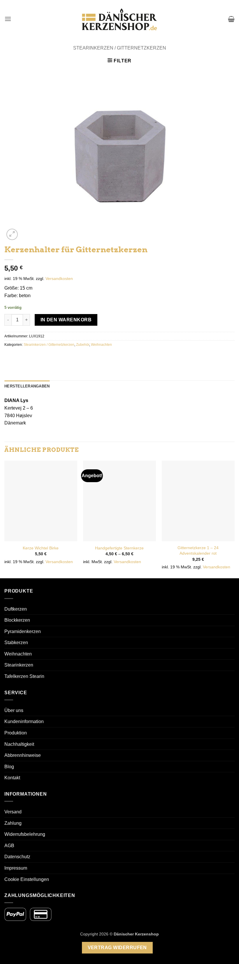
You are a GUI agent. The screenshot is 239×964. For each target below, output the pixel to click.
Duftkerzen (15, 609)
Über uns (13, 710)
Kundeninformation (24, 721)
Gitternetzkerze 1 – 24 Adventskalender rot (198, 550)
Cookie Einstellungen (26, 879)
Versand (13, 811)
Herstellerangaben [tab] (27, 386)
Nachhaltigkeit (19, 744)
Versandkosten (59, 278)
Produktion (15, 732)
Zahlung (13, 823)
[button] (7, 19)
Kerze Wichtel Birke (41, 548)
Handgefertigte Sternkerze (119, 548)
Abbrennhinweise (22, 755)
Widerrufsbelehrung (24, 834)
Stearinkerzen (18, 664)
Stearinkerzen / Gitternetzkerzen (119, 47)
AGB (9, 845)
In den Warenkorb (66, 319)
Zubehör (82, 344)
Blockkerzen (17, 620)
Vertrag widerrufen (117, 947)
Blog (9, 766)
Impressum (15, 868)
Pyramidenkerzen (22, 631)
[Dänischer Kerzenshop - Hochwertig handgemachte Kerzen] (119, 18)
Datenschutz (17, 856)
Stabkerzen (16, 642)
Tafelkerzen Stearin (24, 676)
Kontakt (12, 777)
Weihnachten (101, 344)
